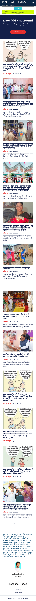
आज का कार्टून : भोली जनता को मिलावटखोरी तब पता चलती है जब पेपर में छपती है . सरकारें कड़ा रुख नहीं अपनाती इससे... (17, 397)
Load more (17, 524)
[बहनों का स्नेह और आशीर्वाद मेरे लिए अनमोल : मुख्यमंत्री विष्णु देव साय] (18, 340)
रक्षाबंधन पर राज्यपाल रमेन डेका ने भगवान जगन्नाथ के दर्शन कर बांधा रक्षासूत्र (16, 316)
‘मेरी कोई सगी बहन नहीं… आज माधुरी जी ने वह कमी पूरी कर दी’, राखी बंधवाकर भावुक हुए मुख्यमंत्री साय (17, 507)
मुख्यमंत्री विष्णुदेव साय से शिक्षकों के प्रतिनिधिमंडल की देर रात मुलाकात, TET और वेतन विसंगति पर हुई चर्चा (18, 104)
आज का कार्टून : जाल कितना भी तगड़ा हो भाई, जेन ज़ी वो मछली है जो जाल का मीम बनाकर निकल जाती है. (18, 471)
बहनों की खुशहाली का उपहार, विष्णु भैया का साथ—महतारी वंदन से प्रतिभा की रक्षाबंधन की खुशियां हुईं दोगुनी (18, 228)
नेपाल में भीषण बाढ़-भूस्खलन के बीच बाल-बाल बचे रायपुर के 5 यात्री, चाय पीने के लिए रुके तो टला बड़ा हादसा (17, 188)
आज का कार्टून (7, 73)
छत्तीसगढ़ (5, 109)
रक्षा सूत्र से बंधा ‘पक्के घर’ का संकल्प (16, 268)
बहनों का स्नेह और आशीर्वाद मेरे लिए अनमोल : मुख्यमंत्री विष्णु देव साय (16, 355)
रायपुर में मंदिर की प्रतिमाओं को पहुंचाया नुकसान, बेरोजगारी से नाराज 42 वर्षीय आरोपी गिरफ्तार (18, 146)
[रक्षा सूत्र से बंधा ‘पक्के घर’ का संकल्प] (18, 254)
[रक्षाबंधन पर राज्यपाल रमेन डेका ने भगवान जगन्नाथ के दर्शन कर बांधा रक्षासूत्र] (18, 301)
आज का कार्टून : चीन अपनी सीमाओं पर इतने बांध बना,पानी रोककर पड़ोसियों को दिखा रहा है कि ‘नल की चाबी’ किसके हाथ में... (18, 67)
